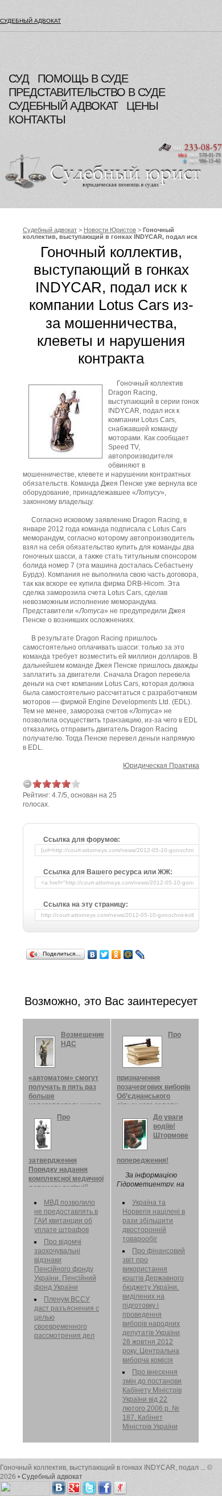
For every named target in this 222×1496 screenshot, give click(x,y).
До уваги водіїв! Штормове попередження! (152, 1138)
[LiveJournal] (140, 954)
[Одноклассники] (116, 954)
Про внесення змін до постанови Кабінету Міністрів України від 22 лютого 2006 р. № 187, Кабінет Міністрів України (152, 1399)
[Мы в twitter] (89, 1486)
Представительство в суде (87, 92)
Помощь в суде (83, 78)
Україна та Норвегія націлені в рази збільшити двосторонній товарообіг (153, 1221)
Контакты (37, 119)
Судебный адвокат (30, 21)
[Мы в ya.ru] (120, 1486)
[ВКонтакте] (92, 954)
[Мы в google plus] (74, 1486)
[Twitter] (104, 954)
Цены (142, 106)
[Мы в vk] (58, 1486)
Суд (19, 78)
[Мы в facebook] (105, 1486)
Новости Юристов (110, 229)
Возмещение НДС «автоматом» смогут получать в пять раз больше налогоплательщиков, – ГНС (66, 1074)
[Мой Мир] (128, 954)
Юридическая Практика (161, 766)
